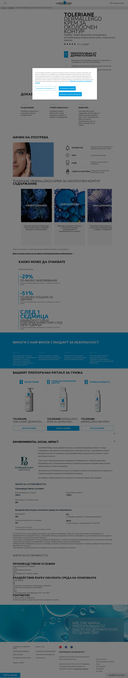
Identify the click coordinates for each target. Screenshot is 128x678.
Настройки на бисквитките (45, 88)
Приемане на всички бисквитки (70, 94)
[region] (64, 84)
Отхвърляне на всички (67, 88)
